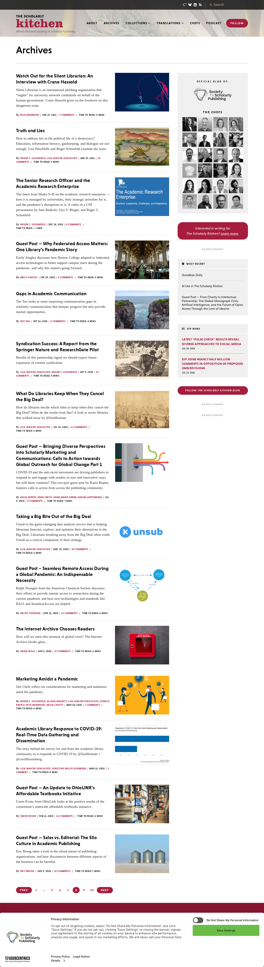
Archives (111, 23)
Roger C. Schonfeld (33, 158)
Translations (169, 23)
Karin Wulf (27, 651)
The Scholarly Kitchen (39, 21)
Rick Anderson (29, 115)
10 (92, 890)
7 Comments (67, 115)
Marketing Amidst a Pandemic (47, 678)
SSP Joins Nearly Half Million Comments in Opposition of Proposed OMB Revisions (212, 363)
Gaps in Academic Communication (51, 293)
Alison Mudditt (57, 701)
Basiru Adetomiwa (90, 497)
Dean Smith (44, 497)
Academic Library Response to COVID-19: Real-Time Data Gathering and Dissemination (59, 734)
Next (105, 890)
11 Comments (79, 427)
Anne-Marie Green (65, 497)
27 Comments (63, 651)
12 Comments (69, 613)
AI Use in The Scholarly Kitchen (202, 286)
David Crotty (54, 705)
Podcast (213, 23)
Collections (136, 23)
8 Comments (65, 277)
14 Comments (62, 871)
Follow (237, 23)
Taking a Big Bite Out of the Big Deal (53, 516)
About (92, 23)
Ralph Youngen (30, 613)
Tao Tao (25, 321)
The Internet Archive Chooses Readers (55, 628)
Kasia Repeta (28, 497)
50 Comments (80, 549)
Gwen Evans (28, 816)
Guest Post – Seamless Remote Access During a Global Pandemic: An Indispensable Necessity (62, 574)
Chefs (195, 23)
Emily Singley (29, 277)
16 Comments (64, 816)
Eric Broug (27, 871)
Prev (24, 890)
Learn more (229, 233)
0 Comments (73, 224)
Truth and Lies (30, 130)
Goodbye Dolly (192, 275)
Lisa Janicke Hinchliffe (62, 158)
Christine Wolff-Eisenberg (69, 768)
